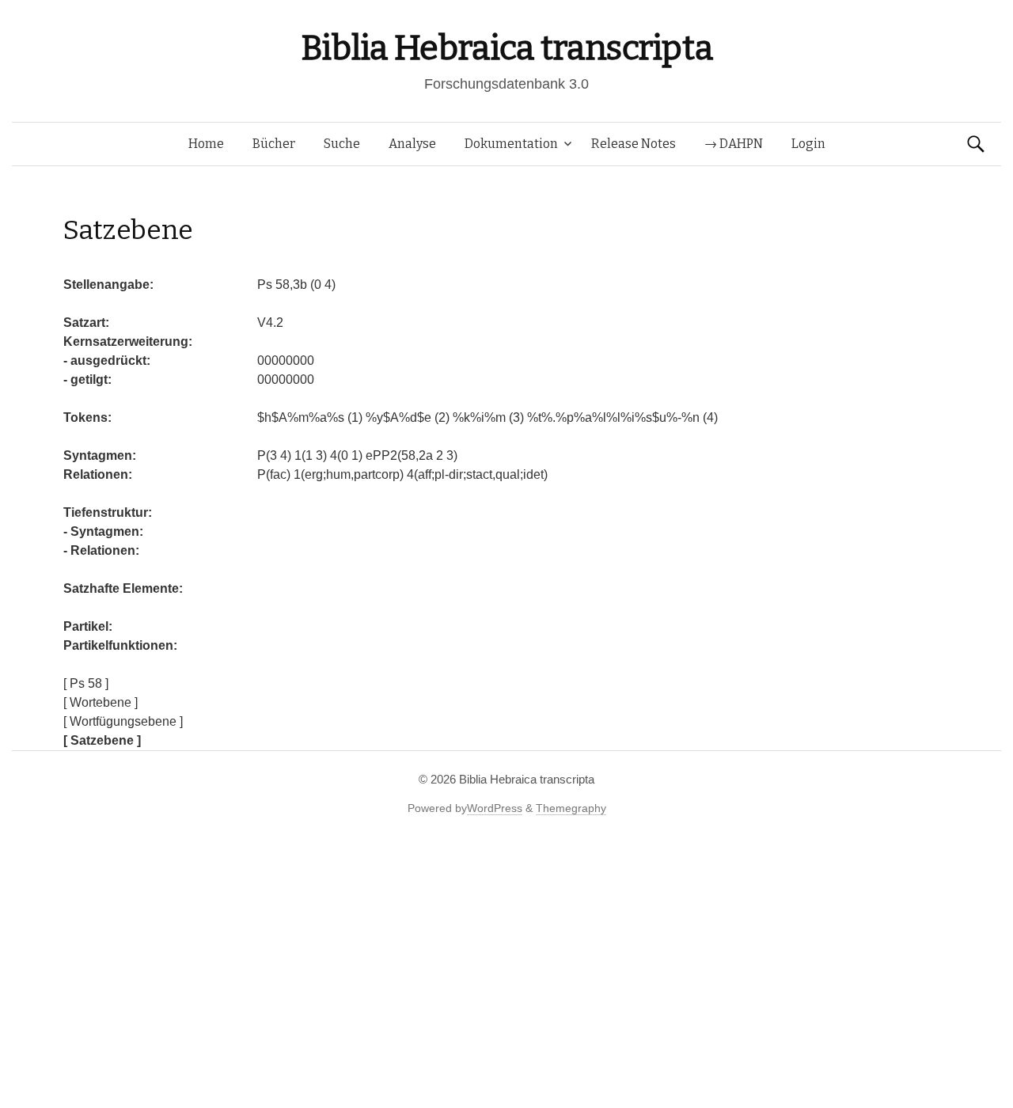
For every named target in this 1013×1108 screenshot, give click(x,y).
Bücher (273, 143)
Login (808, 143)
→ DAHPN (733, 143)
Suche (342, 143)
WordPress (494, 808)
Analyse (412, 143)
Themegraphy (571, 808)
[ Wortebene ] (100, 702)
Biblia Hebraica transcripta (506, 48)
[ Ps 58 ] (85, 683)
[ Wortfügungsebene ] (123, 721)
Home (206, 143)
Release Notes (633, 143)
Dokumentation (511, 143)
